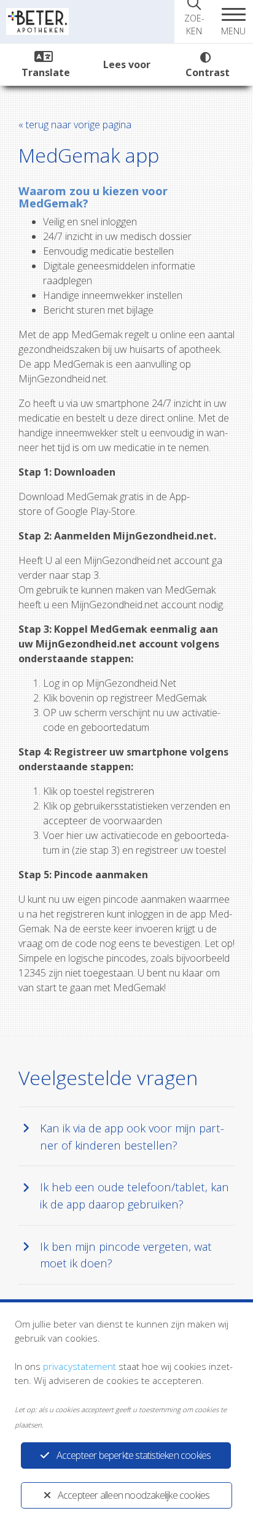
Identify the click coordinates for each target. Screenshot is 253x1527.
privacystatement (79, 1366)
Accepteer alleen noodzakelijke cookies (134, 1495)
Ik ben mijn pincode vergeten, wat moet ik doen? (126, 1255)
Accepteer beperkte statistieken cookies (133, 1455)
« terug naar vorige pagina (74, 124)
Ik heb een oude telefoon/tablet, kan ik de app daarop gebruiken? (134, 1195)
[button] (233, 21)
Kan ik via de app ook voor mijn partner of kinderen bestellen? (132, 1136)
